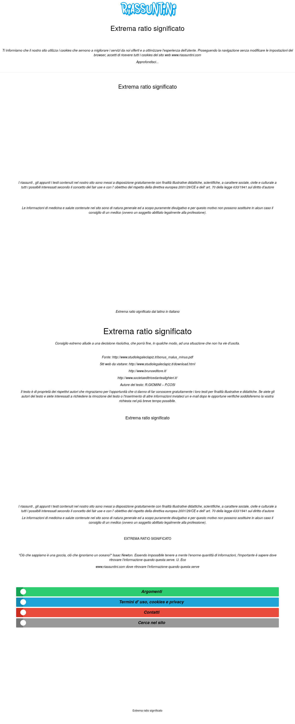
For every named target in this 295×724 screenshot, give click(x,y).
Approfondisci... (147, 61)
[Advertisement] (147, 134)
